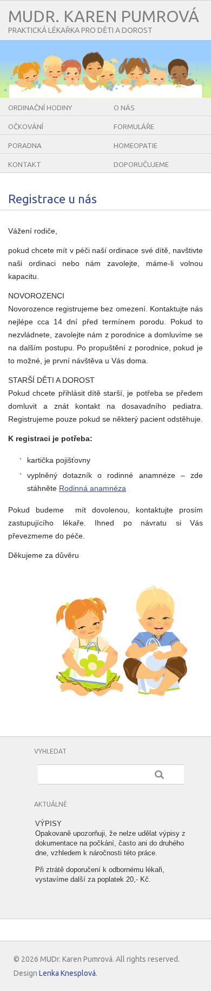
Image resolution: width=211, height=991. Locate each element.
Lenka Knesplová (67, 973)
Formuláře (134, 126)
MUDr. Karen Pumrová (103, 16)
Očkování (25, 126)
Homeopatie (135, 145)
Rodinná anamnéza (92, 488)
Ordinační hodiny (40, 107)
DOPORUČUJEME (141, 164)
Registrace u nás (52, 198)
